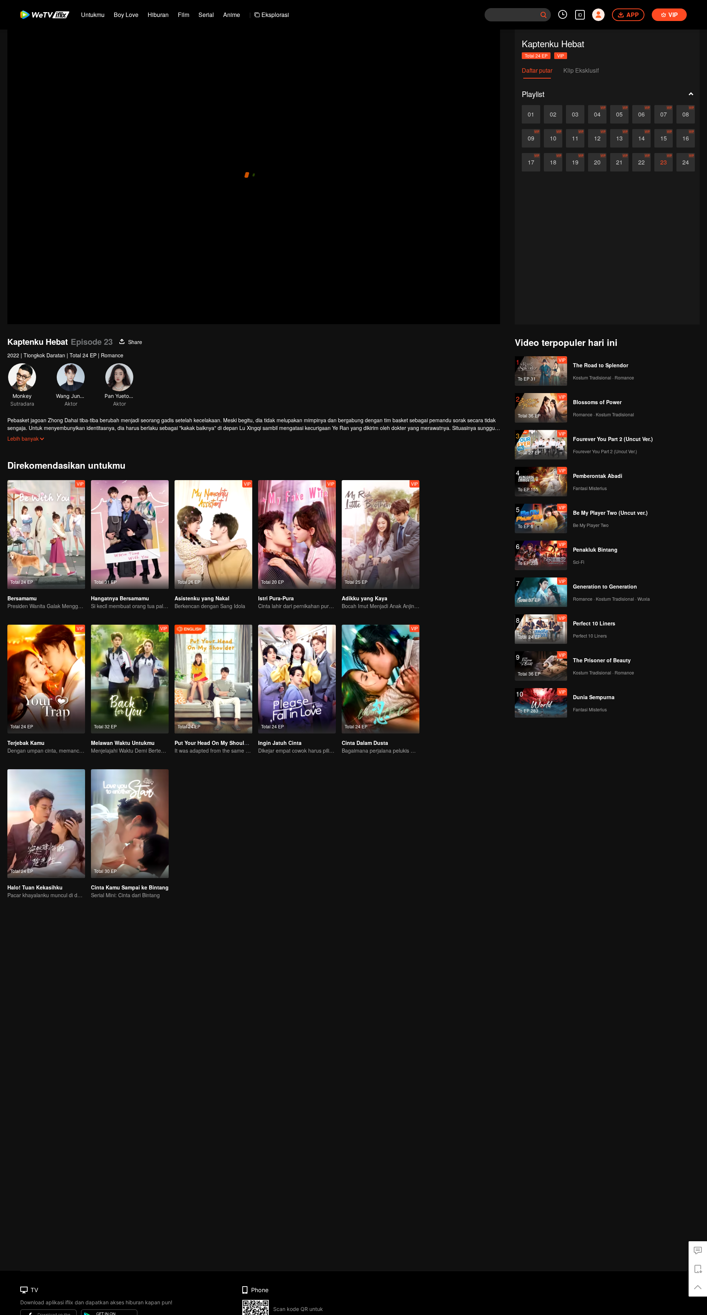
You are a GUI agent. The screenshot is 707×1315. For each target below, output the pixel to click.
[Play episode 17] (531, 162)
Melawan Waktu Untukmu (123, 742)
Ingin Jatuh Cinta (280, 742)
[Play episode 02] (553, 114)
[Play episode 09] (531, 138)
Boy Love (126, 14)
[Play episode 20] (597, 162)
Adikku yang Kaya (364, 598)
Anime (231, 14)
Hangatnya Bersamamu (120, 598)
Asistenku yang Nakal (202, 598)
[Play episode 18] (553, 162)
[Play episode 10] (553, 138)
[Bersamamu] (46, 534)
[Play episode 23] (663, 162)
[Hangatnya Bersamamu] (130, 534)
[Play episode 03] (575, 114)
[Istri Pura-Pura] (297, 534)
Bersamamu (22, 598)
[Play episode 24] (685, 162)
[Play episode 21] (619, 162)
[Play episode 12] (597, 138)
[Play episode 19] (575, 162)
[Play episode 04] (597, 114)
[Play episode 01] (531, 114)
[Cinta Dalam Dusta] (380, 679)
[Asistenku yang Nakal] (213, 534)
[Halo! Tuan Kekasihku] (46, 823)
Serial (206, 14)
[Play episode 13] (619, 138)
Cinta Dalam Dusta (365, 742)
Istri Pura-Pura (276, 598)
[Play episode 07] (663, 114)
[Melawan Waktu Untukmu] (130, 679)
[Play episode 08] (685, 114)
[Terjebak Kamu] (46, 679)
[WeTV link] (45, 15)
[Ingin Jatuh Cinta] (297, 679)
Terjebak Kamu (26, 742)
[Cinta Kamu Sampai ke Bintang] (130, 823)
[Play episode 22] (641, 162)
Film (183, 14)
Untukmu (93, 14)
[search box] (543, 14)
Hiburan (158, 14)
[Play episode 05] (619, 114)
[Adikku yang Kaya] (380, 534)
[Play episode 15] (663, 138)
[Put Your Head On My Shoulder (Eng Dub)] (213, 679)
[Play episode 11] (575, 138)
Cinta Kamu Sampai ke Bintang (130, 887)
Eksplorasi (275, 14)
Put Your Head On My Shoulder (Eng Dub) (227, 742)
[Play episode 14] (641, 138)
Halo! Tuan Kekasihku (35, 887)
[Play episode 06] (641, 114)
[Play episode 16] (685, 138)
